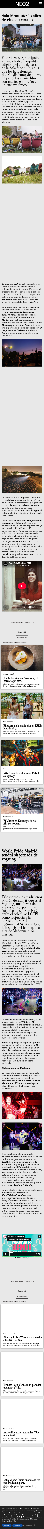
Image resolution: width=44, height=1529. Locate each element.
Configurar (29, 1525)
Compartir (22, 632)
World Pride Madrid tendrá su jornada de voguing (20, 854)
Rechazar (17, 1525)
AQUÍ (13, 1521)
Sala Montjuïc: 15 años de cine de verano (21, 17)
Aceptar (6, 1525)
